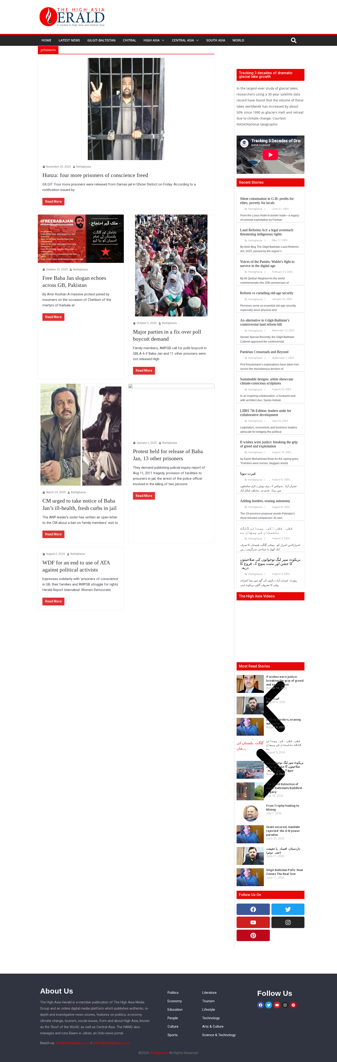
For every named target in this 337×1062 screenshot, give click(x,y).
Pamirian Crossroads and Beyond (264, 352)
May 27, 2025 (279, 240)
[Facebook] (253, 909)
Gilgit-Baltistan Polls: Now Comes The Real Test (284, 872)
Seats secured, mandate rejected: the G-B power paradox (283, 830)
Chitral (129, 40)
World (238, 40)
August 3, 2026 (281, 538)
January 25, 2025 (282, 299)
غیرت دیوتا (248, 473)
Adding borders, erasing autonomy (265, 501)
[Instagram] (288, 922)
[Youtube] (253, 922)
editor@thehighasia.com (111, 1043)
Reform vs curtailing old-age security (266, 293)
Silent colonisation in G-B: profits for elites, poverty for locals (267, 201)
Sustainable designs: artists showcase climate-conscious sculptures (266, 381)
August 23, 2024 (281, 389)
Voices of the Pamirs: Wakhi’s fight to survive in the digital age (267, 264)
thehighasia (255, 209)
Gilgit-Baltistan (101, 40)
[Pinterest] (253, 935)
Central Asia (183, 40)
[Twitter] (288, 909)
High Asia (152, 40)
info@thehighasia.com (73, 1043)
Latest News (69, 40)
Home (46, 40)
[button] (162, 40)
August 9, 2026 (281, 479)
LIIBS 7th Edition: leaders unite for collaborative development (265, 413)
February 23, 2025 (282, 272)
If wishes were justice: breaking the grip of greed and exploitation (269, 444)
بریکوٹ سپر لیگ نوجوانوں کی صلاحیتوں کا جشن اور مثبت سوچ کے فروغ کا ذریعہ (270, 564)
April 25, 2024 (280, 421)
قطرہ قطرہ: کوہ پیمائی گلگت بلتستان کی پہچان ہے (266, 530)
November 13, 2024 (283, 330)
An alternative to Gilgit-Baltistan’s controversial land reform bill (264, 322)
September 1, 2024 (283, 358)
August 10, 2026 (281, 452)
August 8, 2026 (281, 507)
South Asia (215, 40)
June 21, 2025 (280, 209)
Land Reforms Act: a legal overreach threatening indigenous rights (266, 232)
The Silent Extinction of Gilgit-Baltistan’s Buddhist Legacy (284, 788)
